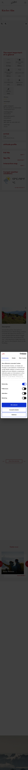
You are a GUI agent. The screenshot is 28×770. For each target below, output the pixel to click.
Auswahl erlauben (14, 409)
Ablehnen (14, 414)
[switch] (24, 390)
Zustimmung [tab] (5, 358)
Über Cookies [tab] (22, 358)
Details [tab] (14, 358)
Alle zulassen (14, 405)
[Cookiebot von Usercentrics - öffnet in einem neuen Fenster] (20, 354)
